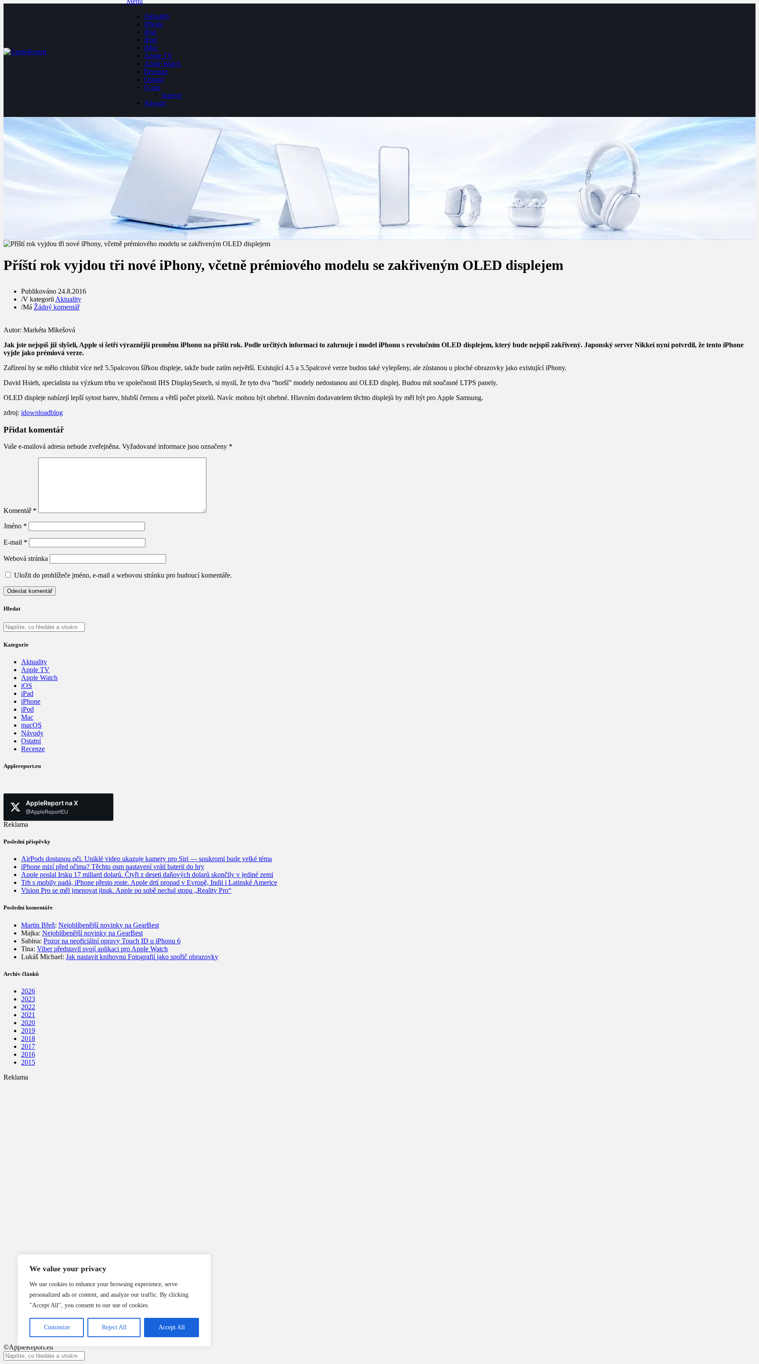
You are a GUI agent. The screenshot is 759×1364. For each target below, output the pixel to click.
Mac (27, 717)
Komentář (20, 510)
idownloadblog (42, 412)
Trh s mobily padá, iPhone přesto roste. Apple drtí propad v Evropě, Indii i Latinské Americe (149, 882)
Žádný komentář (57, 307)
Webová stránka (26, 558)
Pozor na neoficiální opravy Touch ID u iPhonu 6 (112, 941)
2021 (28, 1014)
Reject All (114, 1327)
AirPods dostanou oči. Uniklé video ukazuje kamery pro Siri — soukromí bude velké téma (146, 858)
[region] (114, 1300)
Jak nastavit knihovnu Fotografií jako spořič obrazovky (142, 956)
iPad (150, 32)
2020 (28, 1022)
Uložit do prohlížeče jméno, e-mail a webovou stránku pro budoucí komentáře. (123, 575)
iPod (150, 40)
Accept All (172, 1327)
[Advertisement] (267, 1142)
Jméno (15, 526)
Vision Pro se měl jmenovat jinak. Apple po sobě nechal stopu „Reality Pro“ (126, 890)
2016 (28, 1054)
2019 (28, 1030)
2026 (28, 991)
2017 (28, 1046)
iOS (26, 685)
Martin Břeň (38, 925)
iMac (151, 47)
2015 (28, 1062)
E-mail (15, 542)
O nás (152, 87)
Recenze (156, 71)
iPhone (153, 24)
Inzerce (172, 95)
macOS (31, 725)
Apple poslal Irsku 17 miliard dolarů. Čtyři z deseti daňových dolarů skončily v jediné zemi (147, 874)
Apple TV (158, 55)
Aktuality (157, 16)
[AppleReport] (65, 60)
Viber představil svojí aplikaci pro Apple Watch (102, 949)
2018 (28, 1038)
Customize (57, 1327)
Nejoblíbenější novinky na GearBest (108, 925)
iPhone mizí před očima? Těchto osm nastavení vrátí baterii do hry (112, 866)
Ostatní (154, 79)
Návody (155, 103)
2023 (28, 999)
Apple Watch (162, 63)
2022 (28, 1007)
